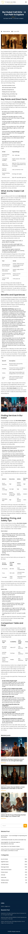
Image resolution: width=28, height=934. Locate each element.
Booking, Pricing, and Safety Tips (9, 94)
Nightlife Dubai (14, 861)
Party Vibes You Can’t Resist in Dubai (10, 846)
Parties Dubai (14, 872)
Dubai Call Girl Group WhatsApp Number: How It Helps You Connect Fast (13, 815)
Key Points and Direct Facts (8, 85)
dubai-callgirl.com (5, 906)
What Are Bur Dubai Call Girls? (9, 87)
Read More (3, 762)
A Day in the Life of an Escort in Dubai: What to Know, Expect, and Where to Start (12, 849)
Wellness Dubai (14, 880)
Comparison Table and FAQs (9, 96)
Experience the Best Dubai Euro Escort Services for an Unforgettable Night (12, 759)
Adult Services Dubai (14, 869)
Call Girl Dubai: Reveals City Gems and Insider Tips (13, 839)
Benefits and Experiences (8, 89)
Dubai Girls (14, 877)
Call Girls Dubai (14, 864)
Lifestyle (14, 875)
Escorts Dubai (14, 859)
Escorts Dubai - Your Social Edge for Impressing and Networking (14, 836)
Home (13, 17)
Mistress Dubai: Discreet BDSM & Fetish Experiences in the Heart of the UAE (13, 787)
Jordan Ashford (6, 31)
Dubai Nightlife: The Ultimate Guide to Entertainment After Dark (10, 843)
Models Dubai (14, 882)
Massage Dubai (14, 867)
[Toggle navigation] (26, 2)
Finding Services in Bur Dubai (8, 92)
